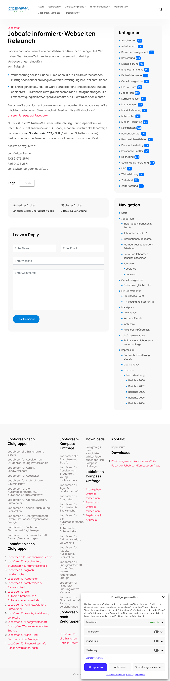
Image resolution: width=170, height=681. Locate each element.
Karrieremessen (130, 98)
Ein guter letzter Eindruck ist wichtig (33, 210)
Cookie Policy (131, 364)
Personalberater (130, 133)
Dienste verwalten (94, 657)
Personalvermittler (132, 151)
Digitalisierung (129, 63)
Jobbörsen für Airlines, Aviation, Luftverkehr (27, 501)
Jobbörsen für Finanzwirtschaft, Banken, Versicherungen (28, 537)
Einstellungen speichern (149, 667)
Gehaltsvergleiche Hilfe (137, 285)
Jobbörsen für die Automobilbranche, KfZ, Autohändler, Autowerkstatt (25, 492)
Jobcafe (27, 183)
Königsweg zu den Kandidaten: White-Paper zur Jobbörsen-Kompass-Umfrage (95, 457)
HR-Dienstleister (99, 6)
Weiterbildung (129, 174)
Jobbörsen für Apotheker (23, 475)
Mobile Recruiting (131, 122)
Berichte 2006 (136, 392)
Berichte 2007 (136, 386)
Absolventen (128, 40)
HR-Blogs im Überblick (137, 329)
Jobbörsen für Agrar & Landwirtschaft (21, 469)
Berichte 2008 (136, 380)
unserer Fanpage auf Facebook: (28, 115)
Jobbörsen (53, 6)
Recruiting (127, 157)
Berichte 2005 (136, 397)
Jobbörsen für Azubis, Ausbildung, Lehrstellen (29, 509)
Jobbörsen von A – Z (135, 233)
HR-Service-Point (134, 296)
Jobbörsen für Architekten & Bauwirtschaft (25, 482)
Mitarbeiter (128, 116)
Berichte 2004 (136, 403)
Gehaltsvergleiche (74, 6)
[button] (163, 597)
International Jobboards (138, 239)
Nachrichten (128, 127)
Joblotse (129, 263)
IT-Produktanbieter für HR (139, 301)
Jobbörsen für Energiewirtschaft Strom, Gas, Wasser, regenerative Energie (28, 519)
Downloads (130, 312)
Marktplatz (120, 6)
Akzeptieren (95, 667)
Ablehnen (120, 667)
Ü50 (123, 168)
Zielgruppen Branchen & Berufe (138, 225)
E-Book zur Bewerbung (74, 210)
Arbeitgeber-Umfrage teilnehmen (93, 494)
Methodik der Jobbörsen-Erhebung (138, 246)
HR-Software (128, 87)
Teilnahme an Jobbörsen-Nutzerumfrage (138, 342)
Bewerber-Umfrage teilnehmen (93, 507)
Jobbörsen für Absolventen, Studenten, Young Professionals (28, 461)
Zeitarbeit (127, 180)
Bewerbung (128, 58)
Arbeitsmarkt (129, 46)
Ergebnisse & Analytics (93, 517)
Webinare (129, 324)
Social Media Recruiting (135, 162)
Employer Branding (132, 69)
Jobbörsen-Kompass (49, 12)
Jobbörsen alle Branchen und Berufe (26, 453)
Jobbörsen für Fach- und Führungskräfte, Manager (24, 529)
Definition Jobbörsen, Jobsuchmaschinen (136, 256)
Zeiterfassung (129, 186)
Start (41, 6)
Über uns (129, 370)
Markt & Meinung (131, 110)
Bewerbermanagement (134, 52)
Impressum (140, 674)
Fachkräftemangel (131, 75)
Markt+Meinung (135, 375)
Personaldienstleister (134, 139)
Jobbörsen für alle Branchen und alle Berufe (69, 638)
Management (129, 104)
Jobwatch (131, 274)
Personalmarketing (132, 145)
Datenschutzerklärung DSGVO (119, 674)
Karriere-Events (133, 318)
